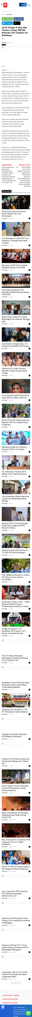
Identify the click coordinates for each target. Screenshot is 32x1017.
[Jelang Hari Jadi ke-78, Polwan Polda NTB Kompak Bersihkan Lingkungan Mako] (16, 963)
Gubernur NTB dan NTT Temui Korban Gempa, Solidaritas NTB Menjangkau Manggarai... (15, 947)
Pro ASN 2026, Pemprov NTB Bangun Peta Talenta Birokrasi (14, 473)
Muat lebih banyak (15, 983)
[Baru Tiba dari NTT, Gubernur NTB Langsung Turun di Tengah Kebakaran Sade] (16, 830)
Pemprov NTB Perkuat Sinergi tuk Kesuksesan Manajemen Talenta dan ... (15, 761)
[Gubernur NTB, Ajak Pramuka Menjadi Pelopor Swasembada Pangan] (16, 359)
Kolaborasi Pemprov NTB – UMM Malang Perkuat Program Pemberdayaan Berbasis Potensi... (16, 604)
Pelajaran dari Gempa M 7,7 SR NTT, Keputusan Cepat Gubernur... (15, 711)
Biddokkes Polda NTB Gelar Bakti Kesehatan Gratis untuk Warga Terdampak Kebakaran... (15, 685)
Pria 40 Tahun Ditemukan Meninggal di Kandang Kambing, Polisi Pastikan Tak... (15, 658)
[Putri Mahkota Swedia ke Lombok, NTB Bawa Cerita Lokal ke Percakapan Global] (16, 566)
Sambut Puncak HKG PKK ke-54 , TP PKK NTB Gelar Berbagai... (15, 551)
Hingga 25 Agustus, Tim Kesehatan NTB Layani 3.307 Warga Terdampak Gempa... (14, 631)
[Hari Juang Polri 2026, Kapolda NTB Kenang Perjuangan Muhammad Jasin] (16, 882)
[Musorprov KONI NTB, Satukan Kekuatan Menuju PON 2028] (16, 256)
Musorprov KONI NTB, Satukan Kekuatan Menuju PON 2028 (14, 266)
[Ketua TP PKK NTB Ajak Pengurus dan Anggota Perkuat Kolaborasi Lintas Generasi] (16, 857)
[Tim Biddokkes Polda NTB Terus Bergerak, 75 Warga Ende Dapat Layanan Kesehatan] (16, 229)
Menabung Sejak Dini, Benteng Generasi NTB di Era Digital (14, 448)
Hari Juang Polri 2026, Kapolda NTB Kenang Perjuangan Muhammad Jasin (14, 893)
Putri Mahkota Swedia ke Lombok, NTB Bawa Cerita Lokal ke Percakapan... (16, 577)
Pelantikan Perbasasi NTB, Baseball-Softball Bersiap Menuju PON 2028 (15, 292)
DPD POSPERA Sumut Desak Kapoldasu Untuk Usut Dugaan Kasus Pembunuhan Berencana (24, 182)
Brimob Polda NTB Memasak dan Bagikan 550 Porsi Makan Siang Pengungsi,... (15, 422)
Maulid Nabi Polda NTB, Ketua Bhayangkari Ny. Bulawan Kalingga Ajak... (16, 319)
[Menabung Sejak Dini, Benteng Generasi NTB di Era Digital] (16, 438)
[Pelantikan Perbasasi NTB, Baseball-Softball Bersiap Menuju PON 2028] (16, 281)
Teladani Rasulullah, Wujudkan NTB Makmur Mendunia (14, 735)
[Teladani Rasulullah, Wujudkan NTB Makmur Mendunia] (16, 725)
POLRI (3, 44)
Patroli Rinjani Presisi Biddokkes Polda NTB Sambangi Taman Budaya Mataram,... (15, 788)
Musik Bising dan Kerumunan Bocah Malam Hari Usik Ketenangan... (14, 213)
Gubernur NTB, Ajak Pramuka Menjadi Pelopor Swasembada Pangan (14, 370)
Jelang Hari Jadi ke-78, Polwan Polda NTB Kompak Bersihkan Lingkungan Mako (14, 974)
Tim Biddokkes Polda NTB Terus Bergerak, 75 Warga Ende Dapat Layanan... (15, 240)
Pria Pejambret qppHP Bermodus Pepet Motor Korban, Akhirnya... (15, 396)
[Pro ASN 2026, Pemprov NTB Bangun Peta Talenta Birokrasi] (16, 462)
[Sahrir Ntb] (3, 14)
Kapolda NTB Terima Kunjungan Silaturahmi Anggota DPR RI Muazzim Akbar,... (15, 525)
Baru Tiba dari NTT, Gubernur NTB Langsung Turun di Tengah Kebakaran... (16, 842)
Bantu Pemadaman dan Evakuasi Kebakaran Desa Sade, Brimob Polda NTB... (15, 815)
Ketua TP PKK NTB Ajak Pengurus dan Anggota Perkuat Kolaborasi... (16, 868)
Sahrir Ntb (9, 14)
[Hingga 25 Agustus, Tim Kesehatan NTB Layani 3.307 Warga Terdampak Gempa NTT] (16, 619)
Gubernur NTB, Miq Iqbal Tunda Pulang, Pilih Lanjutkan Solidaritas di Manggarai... (16, 920)
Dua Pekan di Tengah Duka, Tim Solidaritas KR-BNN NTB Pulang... (16, 345)
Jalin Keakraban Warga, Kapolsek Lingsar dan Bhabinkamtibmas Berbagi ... (15, 498)
